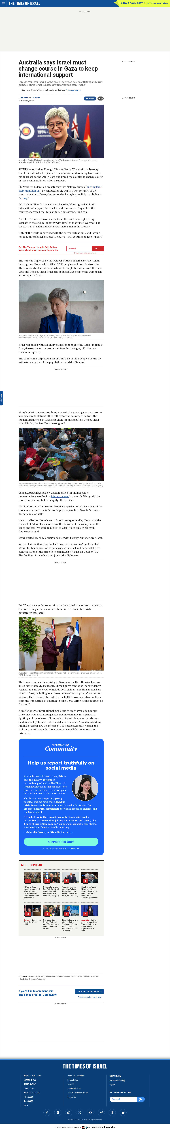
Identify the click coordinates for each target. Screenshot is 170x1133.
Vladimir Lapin (7, 1104)
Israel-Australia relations (54, 976)
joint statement (60, 496)
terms (94, 253)
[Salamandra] (108, 1127)
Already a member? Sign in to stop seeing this (61, 848)
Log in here (97, 997)
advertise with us (74, 1088)
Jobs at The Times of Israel (77, 1093)
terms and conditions (75, 1076)
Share (91, 98)
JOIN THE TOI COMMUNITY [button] (89, 991)
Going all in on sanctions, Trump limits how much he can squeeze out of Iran (89, 925)
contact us (71, 1097)
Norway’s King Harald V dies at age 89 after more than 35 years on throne (51, 924)
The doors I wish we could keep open (18, 1109)
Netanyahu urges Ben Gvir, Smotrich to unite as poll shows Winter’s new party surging (51, 891)
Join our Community (131, 3)
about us (71, 1084)
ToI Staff (36, 98)
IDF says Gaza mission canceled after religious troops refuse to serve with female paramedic (32, 892)
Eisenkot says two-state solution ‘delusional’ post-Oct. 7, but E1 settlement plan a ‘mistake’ (70, 925)
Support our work (61, 842)
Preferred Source (73, 90)
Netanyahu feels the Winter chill (32, 922)
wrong (23, 198)
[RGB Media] (86, 1127)
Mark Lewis (8, 1066)
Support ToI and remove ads (156, 3)
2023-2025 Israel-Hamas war (88, 976)
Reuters (24, 98)
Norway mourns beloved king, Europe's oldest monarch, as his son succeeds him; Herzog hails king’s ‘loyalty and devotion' (19, 1073)
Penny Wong (70, 976)
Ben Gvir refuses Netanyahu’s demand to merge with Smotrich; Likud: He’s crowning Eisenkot (89, 892)
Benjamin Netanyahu (37, 979)
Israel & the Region (35, 976)
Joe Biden (24, 979)
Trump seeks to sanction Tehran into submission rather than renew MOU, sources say (70, 891)
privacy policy (72, 1080)
